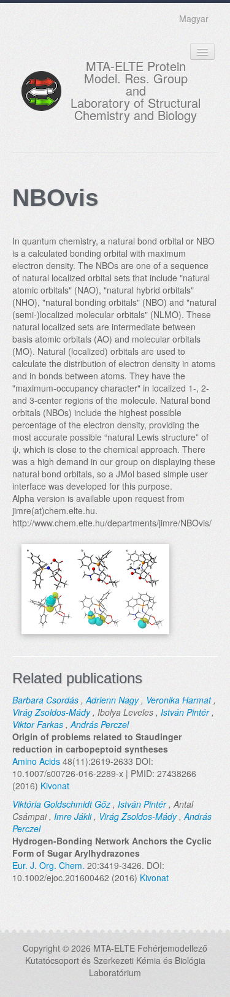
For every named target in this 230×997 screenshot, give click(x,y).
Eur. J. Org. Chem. (48, 865)
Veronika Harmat (178, 700)
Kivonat (54, 785)
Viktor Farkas (37, 724)
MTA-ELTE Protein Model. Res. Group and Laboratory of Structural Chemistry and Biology (136, 90)
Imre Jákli (72, 816)
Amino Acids (36, 761)
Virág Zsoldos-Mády (51, 712)
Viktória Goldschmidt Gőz (61, 804)
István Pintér (185, 712)
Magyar (194, 18)
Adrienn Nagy (112, 700)
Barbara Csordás (45, 700)
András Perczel (100, 724)
